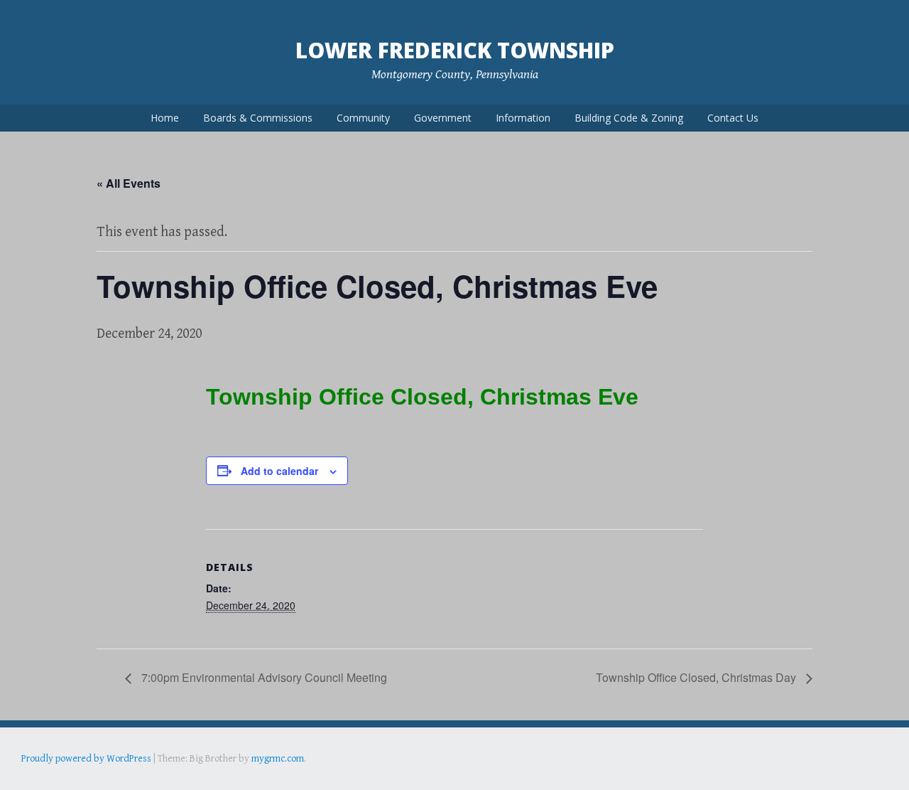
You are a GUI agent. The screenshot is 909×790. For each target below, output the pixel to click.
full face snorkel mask (162, 778)
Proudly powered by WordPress (86, 758)
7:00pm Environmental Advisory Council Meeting (262, 677)
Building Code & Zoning (629, 117)
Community (363, 117)
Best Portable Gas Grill (68, 778)
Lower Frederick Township (454, 50)
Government (443, 117)
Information (523, 117)
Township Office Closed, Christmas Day (697, 677)
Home (165, 117)
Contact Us (732, 117)
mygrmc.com (277, 758)
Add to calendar (279, 471)
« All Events (128, 183)
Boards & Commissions (257, 117)
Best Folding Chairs (249, 778)
